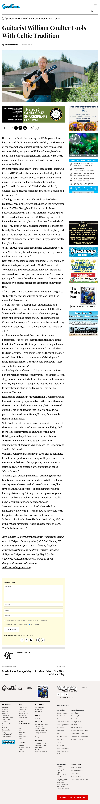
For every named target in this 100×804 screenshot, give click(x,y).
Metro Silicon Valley (63, 722)
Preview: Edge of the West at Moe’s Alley (50, 672)
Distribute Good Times (6, 731)
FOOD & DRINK (39, 704)
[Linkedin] (25, 128)
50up (58, 733)
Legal (58, 773)
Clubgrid (37, 737)
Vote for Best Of (7, 734)
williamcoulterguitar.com (16, 567)
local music (29, 635)
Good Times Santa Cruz (62, 717)
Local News (22, 715)
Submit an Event (40, 728)
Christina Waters (11, 45)
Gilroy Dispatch (75, 713)
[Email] (31, 128)
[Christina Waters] (9, 655)
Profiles (37, 718)
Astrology (22, 745)
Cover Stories (23, 717)
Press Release (6, 720)
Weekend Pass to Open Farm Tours (41, 18)
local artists (21, 635)
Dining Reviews (39, 707)
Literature (22, 732)
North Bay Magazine (63, 748)
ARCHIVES (29, 687)
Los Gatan (74, 724)
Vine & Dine (38, 711)
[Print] (37, 128)
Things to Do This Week (40, 734)
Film (20, 730)
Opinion (21, 749)
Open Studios (61, 745)
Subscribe (5, 709)
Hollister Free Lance (77, 719)
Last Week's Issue (40, 745)
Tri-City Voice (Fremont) (78, 739)
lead (15, 635)
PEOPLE (37, 715)
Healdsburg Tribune (77, 716)
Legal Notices (61, 777)
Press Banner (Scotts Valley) (79, 730)
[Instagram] (62, 694)
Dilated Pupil (60, 739)
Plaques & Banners (7, 736)
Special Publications (41, 751)
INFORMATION (6, 704)
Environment (22, 711)
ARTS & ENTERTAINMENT (24, 722)
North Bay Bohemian (63, 724)
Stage (20, 738)
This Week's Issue (40, 743)
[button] (92, 11)
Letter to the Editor (7, 717)
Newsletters (5, 707)
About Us (5, 713)
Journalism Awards (77, 770)
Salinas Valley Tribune (77, 733)
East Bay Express (62, 713)
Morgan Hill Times (76, 727)
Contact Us (5, 715)
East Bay (59, 742)
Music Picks (22, 736)
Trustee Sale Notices (63, 788)
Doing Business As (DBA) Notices (62, 785)
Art (20, 726)
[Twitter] (20, 128)
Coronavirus (22, 709)
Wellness (21, 751)
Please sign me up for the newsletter (16, 624)
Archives (4, 726)
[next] (6, 18)
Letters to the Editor (25, 747)
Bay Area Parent (62, 736)
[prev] (3, 18)
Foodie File (38, 709)
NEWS (20, 704)
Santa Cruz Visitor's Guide (63, 752)
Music (20, 734)
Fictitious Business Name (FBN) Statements (62, 780)
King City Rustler (76, 722)
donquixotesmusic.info (15, 563)
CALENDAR (38, 721)
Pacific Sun (60, 727)
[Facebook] (16, 128)
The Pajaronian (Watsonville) (79, 736)
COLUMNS (22, 742)
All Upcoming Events (41, 724)
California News (23, 707)
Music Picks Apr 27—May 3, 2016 (16, 672)
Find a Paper (6, 728)
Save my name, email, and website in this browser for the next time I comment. (27, 620)
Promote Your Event (41, 731)
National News (23, 713)
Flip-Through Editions (39, 748)
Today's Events (39, 726)
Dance (20, 728)
